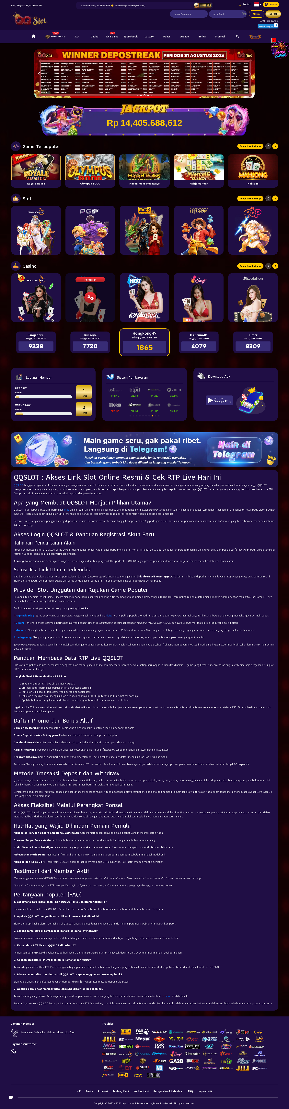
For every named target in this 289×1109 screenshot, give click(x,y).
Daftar (273, 14)
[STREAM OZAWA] (280, 49)
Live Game (112, 36)
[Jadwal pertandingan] (202, 5)
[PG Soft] (90, 230)
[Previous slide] (268, 146)
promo (166, 996)
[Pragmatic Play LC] (36, 297)
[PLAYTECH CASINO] (144, 297)
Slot (77, 36)
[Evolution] (253, 297)
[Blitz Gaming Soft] (144, 230)
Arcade (184, 36)
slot (67, 509)
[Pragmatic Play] (36, 230)
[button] (250, 73)
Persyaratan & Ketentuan (168, 1091)
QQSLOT (19, 485)
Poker (166, 36)
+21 (79, 1091)
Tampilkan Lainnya (250, 146)
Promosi (220, 36)
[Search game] (237, 36)
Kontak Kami (141, 1091)
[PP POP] (253, 230)
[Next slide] (275, 146)
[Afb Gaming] (199, 230)
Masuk (256, 14)
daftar (110, 615)
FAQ (190, 1091)
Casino (94, 36)
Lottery (149, 36)
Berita (202, 36)
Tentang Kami (121, 1091)
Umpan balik (205, 1091)
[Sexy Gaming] (199, 297)
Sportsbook (131, 36)
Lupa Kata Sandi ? (269, 21)
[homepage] (34, 36)
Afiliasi (273, 4)
